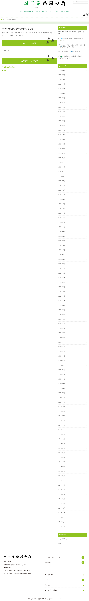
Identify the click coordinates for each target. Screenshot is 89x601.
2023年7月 (61, 241)
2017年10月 (61, 513)
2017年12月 (61, 503)
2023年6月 (61, 245)
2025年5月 (61, 139)
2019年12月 (61, 407)
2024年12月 (62, 162)
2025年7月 (61, 130)
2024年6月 (61, 190)
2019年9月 (61, 420)
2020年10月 (62, 379)
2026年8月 (61, 70)
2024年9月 (61, 176)
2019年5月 (61, 439)
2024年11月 (61, 167)
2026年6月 (61, 79)
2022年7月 (61, 296)
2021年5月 (61, 351)
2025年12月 (62, 107)
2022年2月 (61, 319)
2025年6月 (61, 135)
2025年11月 (61, 112)
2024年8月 (61, 181)
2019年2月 (61, 453)
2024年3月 (61, 204)
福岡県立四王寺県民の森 (43, 599)
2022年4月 (61, 310)
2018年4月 (61, 494)
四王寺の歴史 (44, 11)
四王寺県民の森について (29, 11)
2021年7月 (61, 342)
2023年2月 (61, 264)
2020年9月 (61, 383)
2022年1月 (61, 324)
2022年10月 (62, 282)
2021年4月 (61, 356)
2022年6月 (61, 301)
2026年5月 (61, 84)
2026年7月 (61, 75)
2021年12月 (61, 328)
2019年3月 (61, 448)
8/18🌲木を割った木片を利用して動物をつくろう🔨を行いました (71, 57)
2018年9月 (61, 471)
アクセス (56, 11)
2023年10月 (62, 227)
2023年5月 (61, 250)
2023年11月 (61, 222)
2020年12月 (62, 370)
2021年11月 (61, 333)
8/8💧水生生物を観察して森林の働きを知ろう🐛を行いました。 (71, 39)
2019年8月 (61, 425)
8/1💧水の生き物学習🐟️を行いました (69, 51)
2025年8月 (61, 125)
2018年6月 (61, 485)
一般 (5, 70)
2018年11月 (61, 462)
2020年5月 (61, 393)
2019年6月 (61, 434)
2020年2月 (61, 397)
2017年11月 (61, 508)
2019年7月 (61, 430)
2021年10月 (61, 337)
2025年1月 (61, 158)
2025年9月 (61, 121)
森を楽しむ (38, 11)
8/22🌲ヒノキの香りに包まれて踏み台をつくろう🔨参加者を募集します (71, 46)
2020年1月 (61, 402)
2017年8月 (61, 517)
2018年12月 (61, 457)
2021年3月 (61, 360)
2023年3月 (61, 259)
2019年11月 (61, 411)
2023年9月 (61, 231)
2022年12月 (62, 273)
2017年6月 (61, 522)
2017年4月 (61, 526)
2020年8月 (61, 388)
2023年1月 (61, 268)
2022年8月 (61, 291)
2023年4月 (61, 254)
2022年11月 (61, 277)
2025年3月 (61, 148)
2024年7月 (61, 185)
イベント (51, 11)
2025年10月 (62, 116)
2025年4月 (61, 144)
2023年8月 (61, 236)
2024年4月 (61, 199)
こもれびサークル (9, 67)
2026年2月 (61, 98)
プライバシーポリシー (52, 590)
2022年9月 (61, 287)
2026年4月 (61, 88)
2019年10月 (61, 416)
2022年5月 (61, 305)
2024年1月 (61, 213)
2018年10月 (61, 466)
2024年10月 (62, 171)
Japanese (79, 2)
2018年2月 (61, 499)
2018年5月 (61, 490)
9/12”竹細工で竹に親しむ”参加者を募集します (71, 33)
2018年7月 (61, 480)
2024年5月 (61, 195)
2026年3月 (61, 93)
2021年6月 (61, 347)
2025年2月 (61, 153)
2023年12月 (62, 218)
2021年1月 (61, 365)
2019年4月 (61, 443)
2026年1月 (61, 102)
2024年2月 (61, 208)
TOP (21, 11)
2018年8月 (61, 476)
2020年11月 (61, 374)
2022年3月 (61, 314)
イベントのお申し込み (64, 11)
